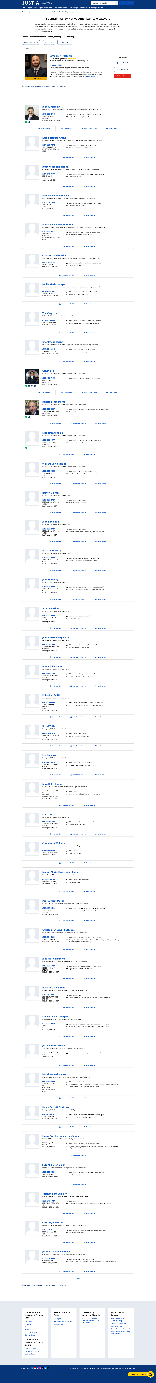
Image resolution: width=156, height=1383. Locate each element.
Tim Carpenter (50, 313)
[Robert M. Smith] (32, 701)
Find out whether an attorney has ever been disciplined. (90, 1321)
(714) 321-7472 (48, 145)
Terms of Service (105, 1368)
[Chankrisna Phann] (32, 347)
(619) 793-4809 (48, 850)
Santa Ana (28, 1327)
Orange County (30, 1349)
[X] (48, 1368)
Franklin (47, 814)
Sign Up (130, 3)
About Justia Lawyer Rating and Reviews (120, 1333)
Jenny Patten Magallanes (56, 637)
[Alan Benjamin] (32, 527)
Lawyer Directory (32, 11)
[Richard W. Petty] (32, 556)
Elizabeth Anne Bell (53, 432)
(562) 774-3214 (48, 349)
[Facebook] (38, 1368)
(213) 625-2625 (48, 908)
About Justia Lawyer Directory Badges (118, 1320)
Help (97, 1368)
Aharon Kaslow (50, 608)
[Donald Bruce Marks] (32, 407)
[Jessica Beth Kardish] (32, 1051)
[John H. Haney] (32, 585)
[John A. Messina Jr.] (32, 112)
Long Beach (29, 1321)
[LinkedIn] (32, 1368)
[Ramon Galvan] (32, 498)
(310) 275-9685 (48, 1172)
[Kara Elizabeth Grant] (32, 143)
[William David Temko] (32, 469)
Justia (23, 11)
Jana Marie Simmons (53, 958)
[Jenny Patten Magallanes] (32, 643)
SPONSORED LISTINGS (30, 48)
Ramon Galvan (50, 492)
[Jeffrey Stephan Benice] (32, 172)
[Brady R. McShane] (32, 672)
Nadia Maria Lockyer (54, 284)
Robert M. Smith (51, 695)
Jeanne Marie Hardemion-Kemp (60, 872)
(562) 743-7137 (48, 262)
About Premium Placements (121, 1329)
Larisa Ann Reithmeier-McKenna (60, 1135)
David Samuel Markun (54, 1074)
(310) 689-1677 (48, 440)
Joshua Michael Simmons (56, 1251)
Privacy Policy (116, 1368)
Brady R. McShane (52, 666)
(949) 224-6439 (48, 202)
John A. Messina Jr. (52, 106)
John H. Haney (50, 579)
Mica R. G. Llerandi (52, 783)
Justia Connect (74, 1368)
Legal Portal (84, 1368)
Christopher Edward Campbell (59, 929)
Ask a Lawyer (38, 8)
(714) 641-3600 (48, 174)
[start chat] (150, 1374)
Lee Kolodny (49, 754)
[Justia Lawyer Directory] (30, 3)
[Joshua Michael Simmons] (32, 1257)
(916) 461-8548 (56, 65)
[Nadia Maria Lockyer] (32, 290)
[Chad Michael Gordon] (32, 261)
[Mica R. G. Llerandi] (32, 789)
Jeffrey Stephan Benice (55, 166)
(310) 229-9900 (48, 615)
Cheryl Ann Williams (53, 843)
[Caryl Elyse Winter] (32, 1228)
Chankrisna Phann (52, 341)
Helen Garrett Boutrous (55, 1107)
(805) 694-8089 (48, 1258)
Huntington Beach (31, 1332)
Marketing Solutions (96, 8)
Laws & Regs (73, 8)
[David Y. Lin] (32, 732)
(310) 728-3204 (48, 821)
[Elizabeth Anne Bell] (32, 438)
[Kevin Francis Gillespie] (32, 1022)
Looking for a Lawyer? (138, 1374)
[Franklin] (32, 820)
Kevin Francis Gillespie (55, 1016)
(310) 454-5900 (48, 1081)
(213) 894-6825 (48, 937)
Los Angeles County (32, 1351)
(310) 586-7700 (48, 673)
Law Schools (62, 8)
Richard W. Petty (51, 550)
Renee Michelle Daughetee (57, 224)
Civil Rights (57, 1319)
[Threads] (43, 1368)
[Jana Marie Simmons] (32, 964)
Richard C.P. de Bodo (53, 987)
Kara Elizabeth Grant (54, 137)
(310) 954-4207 (48, 1114)
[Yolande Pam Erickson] (32, 1199)
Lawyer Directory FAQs (119, 1323)
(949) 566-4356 (48, 231)
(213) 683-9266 (48, 471)
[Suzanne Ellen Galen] (32, 1170)
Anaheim (28, 1324)
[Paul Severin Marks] (32, 906)
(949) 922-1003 (48, 291)
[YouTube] (35, 1368)
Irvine (27, 1330)
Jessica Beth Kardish (53, 1045)
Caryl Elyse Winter (52, 1222)
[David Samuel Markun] (32, 1080)
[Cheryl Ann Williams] (32, 849)
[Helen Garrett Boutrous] (32, 1113)
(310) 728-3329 (48, 762)
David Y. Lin (49, 726)
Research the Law (50, 8)
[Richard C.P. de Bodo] (32, 993)
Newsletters (84, 8)
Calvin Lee (48, 370)
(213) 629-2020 (48, 500)
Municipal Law (58, 1324)
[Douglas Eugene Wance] (32, 201)
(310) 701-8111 (48, 1229)
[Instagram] (40, 1368)
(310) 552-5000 (48, 702)
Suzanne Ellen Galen (53, 1164)
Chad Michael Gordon (54, 255)
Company (92, 1368)
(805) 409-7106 (48, 378)
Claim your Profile (117, 1326)
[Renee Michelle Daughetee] (32, 230)
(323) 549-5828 (48, 1201)
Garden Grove (30, 1335)
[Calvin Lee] (32, 376)
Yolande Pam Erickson (54, 1193)
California (55, 11)
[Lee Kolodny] (32, 760)
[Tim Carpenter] (32, 319)
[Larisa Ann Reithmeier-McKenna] (32, 1141)
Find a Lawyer (27, 8)
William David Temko (54, 463)
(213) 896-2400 (48, 557)
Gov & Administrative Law (63, 1321)
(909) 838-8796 (48, 879)
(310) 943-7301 (48, 995)
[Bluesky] (45, 1368)
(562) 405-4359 (48, 320)
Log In (122, 3)
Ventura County (30, 1354)
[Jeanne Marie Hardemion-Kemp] (32, 877)
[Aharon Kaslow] (32, 614)
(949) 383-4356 (48, 114)
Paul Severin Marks (53, 900)
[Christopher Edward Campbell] (32, 935)
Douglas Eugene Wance (55, 195)
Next (78, 1279)
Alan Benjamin (50, 521)
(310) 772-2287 (48, 409)
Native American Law (44, 11)
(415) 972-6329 (48, 966)
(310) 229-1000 (48, 644)
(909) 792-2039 (48, 1023)
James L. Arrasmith (61, 55)
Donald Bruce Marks (53, 401)
